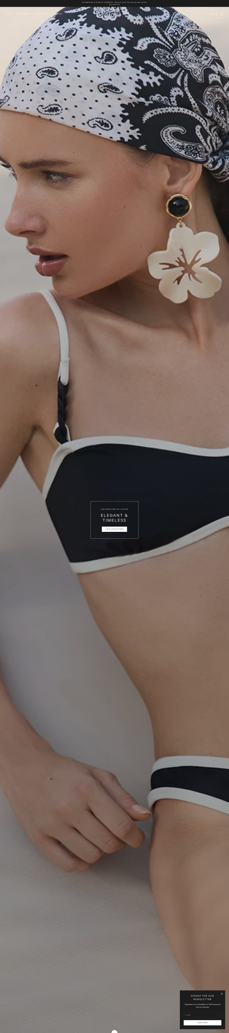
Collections (22, 14)
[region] (114, 520)
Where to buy (40, 14)
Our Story (57, 14)
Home (8, 14)
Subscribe (202, 1023)
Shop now (114, 527)
